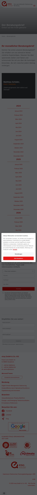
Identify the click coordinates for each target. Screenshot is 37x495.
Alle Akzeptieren (18, 258)
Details (15, 249)
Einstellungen (18, 254)
